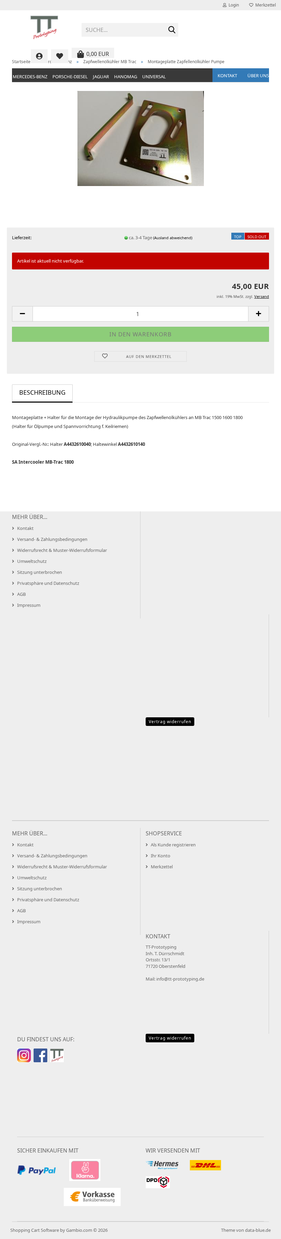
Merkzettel (264, 5)
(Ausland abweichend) (172, 237)
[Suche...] (171, 30)
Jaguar (101, 76)
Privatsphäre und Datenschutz (48, 583)
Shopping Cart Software (34, 1230)
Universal (154, 76)
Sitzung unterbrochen (39, 572)
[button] (22, 314)
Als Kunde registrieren (173, 845)
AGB (21, 594)
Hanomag (125, 76)
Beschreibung (42, 392)
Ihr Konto (160, 856)
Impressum (28, 605)
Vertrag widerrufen (170, 722)
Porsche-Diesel (70, 76)
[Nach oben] (262, 1228)
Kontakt (227, 75)
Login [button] (233, 5)
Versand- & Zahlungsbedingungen (52, 539)
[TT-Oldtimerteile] (44, 27)
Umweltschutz (32, 561)
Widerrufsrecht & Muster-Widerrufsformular (62, 550)
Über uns (258, 75)
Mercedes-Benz (30, 76)
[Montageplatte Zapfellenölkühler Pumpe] (140, 138)
